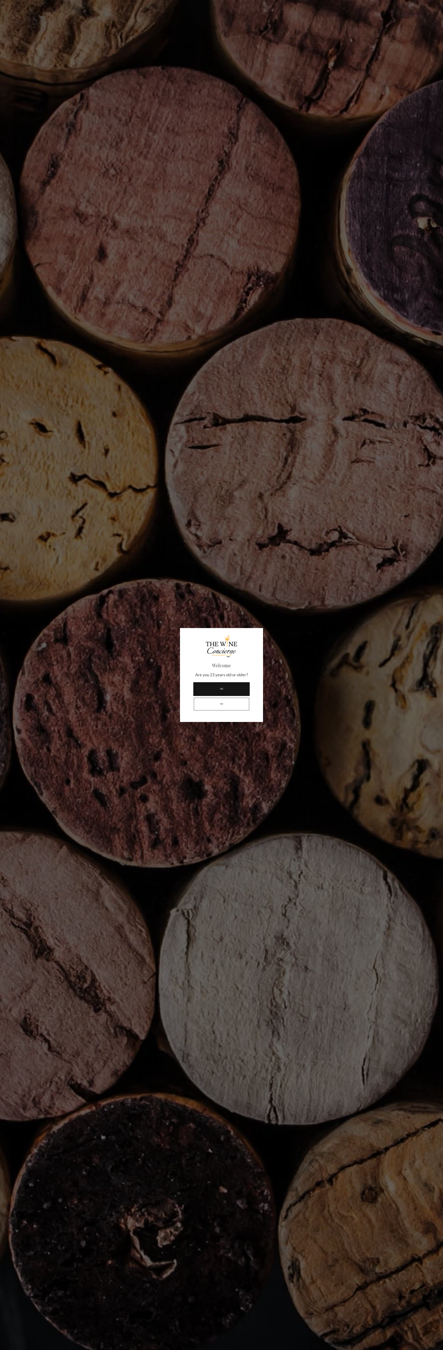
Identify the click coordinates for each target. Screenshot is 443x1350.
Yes (221, 689)
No (221, 704)
